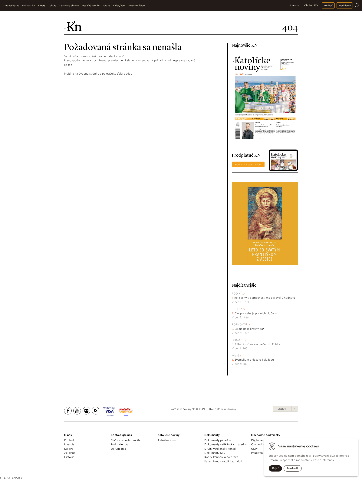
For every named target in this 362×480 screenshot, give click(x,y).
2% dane (69, 452)
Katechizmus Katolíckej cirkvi (223, 461)
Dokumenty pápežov (217, 440)
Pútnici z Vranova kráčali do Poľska (257, 344)
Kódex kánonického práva (221, 457)
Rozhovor (240, 324)
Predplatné (345, 5)
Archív (282, 409)
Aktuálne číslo (167, 440)
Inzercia (294, 5)
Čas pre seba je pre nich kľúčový (256, 313)
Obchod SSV (311, 5)
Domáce (238, 340)
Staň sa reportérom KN (125, 440)
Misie (235, 355)
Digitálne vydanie (262, 440)
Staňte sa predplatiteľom (248, 164)
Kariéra (68, 448)
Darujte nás (118, 448)
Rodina (237, 293)
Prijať (275, 468)
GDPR (254, 448)
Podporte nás (119, 444)
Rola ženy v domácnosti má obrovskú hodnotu (264, 297)
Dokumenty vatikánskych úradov (225, 444)
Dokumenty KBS (214, 452)
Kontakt (69, 440)
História (69, 457)
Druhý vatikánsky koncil (220, 448)
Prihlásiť (328, 5)
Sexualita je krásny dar (249, 328)
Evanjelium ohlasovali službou (254, 359)
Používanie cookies (263, 452)
